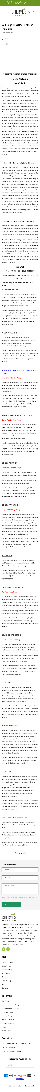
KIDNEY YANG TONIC (11, 505)
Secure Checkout (8, 1023)
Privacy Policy (7, 1016)
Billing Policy (6, 1031)
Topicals (5, 977)
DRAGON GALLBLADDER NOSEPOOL (18, 415)
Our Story (5, 1001)
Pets (3, 984)
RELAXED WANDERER (11, 635)
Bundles (5, 988)
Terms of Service (8, 1019)
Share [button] (6, 39)
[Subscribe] (31, 1065)
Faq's (4, 1027)
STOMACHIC (7, 772)
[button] (4, 12)
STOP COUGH (7, 683)
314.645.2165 (11, 1047)
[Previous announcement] (3, 3)
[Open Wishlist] (29, 12)
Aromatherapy (7, 970)
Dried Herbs (6, 966)
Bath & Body (6, 981)
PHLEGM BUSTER (9, 333)
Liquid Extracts (7, 962)
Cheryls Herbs (16, 1086)
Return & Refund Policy (10, 1005)
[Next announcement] (37, 3)
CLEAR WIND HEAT (10, 290)
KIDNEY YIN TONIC (10, 463)
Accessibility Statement (10, 1009)
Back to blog (21, 853)
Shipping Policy (7, 1012)
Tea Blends (6, 973)
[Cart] (34, 12)
